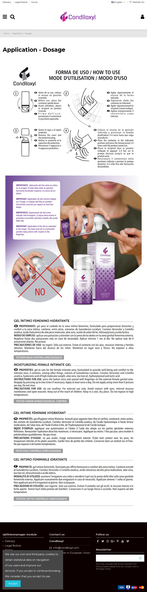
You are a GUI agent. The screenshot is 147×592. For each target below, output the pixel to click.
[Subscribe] (140, 558)
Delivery (7, 2)
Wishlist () (138, 2)
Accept (12, 583)
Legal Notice (21, 2)
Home (34, 2)
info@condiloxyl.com (66, 547)
